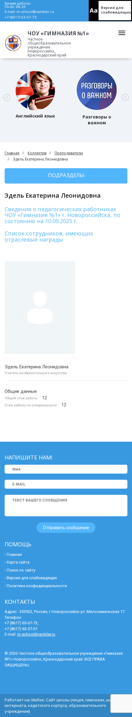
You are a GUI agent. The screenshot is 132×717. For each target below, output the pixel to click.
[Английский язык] (35, 90)
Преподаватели (69, 153)
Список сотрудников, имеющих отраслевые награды (49, 236)
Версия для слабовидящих (116, 9)
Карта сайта (18, 562)
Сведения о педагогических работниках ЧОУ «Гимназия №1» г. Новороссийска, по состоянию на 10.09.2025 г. (62, 215)
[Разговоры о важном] (97, 90)
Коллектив (37, 153)
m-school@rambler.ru (35, 11)
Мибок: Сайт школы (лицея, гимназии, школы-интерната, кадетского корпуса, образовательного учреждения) (62, 705)
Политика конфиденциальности (37, 585)
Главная (12, 153)
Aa (94, 10)
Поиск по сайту (21, 570)
